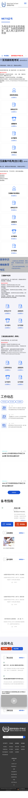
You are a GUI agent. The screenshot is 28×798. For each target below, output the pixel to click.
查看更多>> (23, 520)
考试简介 (5, 746)
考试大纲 (17, 746)
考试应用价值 (5, 754)
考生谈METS (14, 771)
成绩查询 (23, 749)
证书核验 (23, 746)
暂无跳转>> (14, 195)
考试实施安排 (5, 752)
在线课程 (17, 752)
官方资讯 (11, 749)
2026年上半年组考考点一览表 (14, 766)
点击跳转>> (14, 97)
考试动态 (11, 746)
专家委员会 (5, 749)
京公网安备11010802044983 (23, 789)
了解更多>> (14, 154)
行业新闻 (11, 752)
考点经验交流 (14, 774)
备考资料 (17, 749)
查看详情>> (22, 710)
